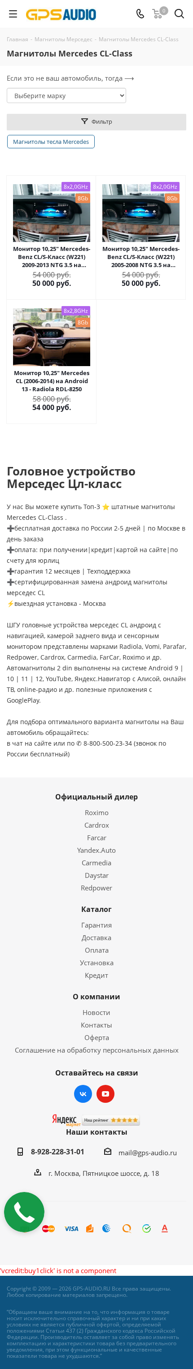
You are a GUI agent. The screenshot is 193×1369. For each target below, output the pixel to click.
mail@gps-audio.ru (147, 1152)
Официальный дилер (96, 797)
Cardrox (96, 825)
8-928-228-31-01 (57, 1152)
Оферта (96, 1037)
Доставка (96, 937)
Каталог (96, 909)
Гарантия (96, 924)
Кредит (96, 975)
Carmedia (96, 862)
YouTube (105, 1094)
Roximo (97, 812)
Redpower (96, 887)
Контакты (96, 1024)
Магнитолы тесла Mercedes (51, 142)
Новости (96, 1012)
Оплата (97, 950)
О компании (96, 997)
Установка (97, 962)
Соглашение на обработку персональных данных (97, 1049)
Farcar (96, 837)
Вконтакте (83, 1094)
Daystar (97, 875)
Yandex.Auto (96, 850)
